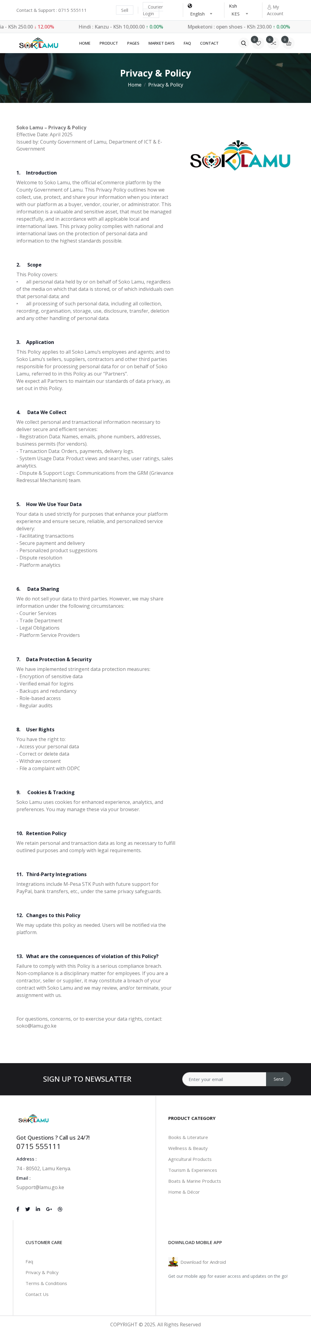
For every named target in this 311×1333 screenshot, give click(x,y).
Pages (133, 43)
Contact (209, 43)
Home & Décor (184, 1192)
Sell (124, 10)
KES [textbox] (235, 14)
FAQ (187, 43)
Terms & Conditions (46, 1283)
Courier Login (153, 10)
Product (109, 43)
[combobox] (201, 13)
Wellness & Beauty (188, 1148)
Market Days (162, 43)
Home (85, 43)
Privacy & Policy (42, 1272)
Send (278, 1079)
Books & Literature (188, 1137)
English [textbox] (197, 14)
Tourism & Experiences (192, 1170)
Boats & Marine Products (194, 1181)
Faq (29, 1261)
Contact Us (37, 1294)
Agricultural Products (190, 1159)
